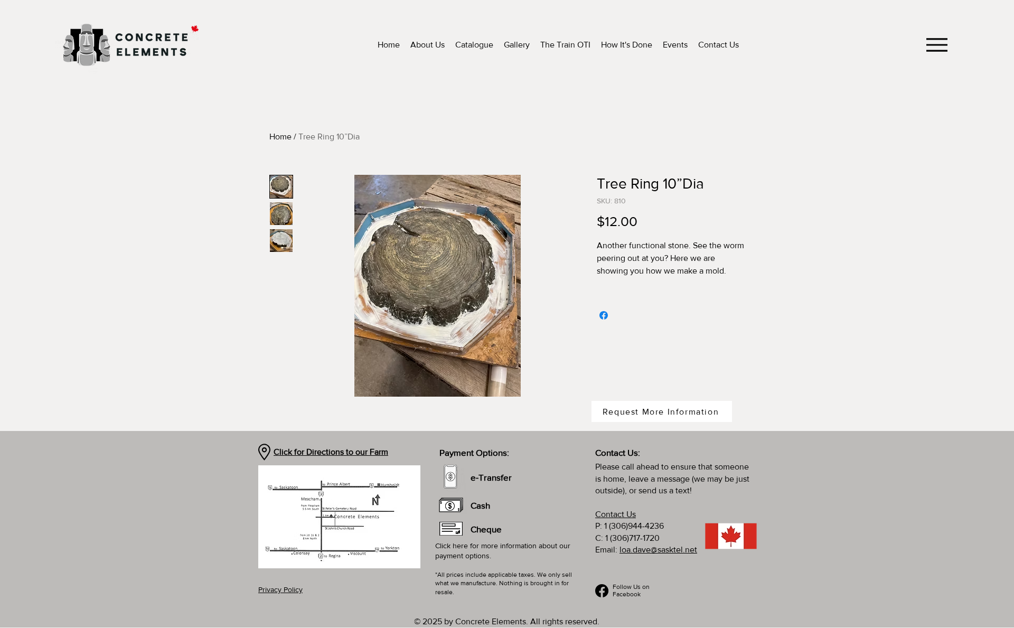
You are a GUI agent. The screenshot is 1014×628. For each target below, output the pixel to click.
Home (280, 136)
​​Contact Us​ (615, 514)
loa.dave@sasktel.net (658, 549)
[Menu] (937, 45)
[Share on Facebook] (603, 315)
